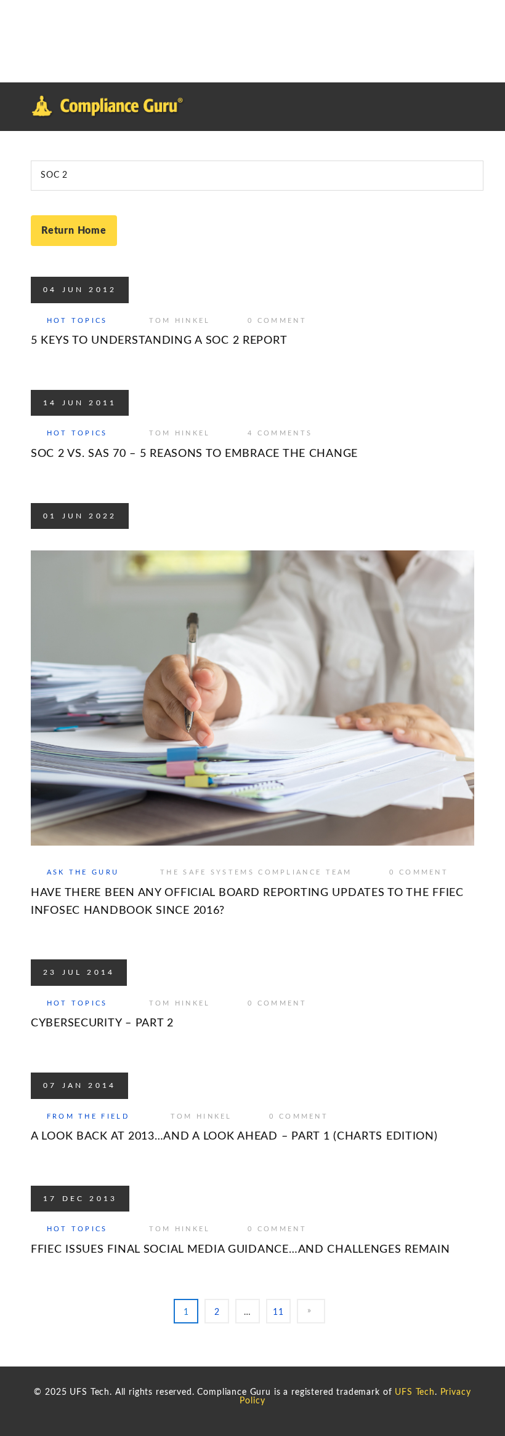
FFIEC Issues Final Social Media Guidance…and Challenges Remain (240, 1249)
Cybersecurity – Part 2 (102, 1023)
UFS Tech (415, 1392)
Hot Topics (77, 320)
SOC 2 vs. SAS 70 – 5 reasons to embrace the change (194, 453)
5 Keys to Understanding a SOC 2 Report (159, 340)
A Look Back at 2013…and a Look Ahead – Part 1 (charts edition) (234, 1136)
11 (278, 1312)
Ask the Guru (83, 872)
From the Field (88, 1116)
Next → (311, 1311)
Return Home (74, 231)
